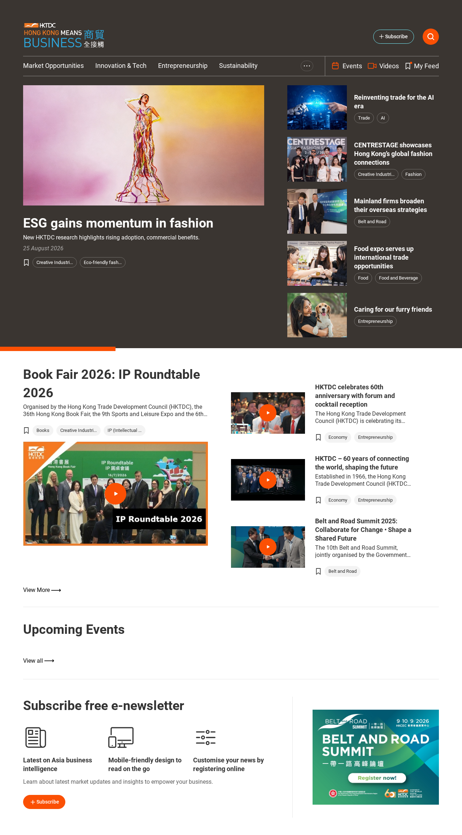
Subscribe (47, 802)
